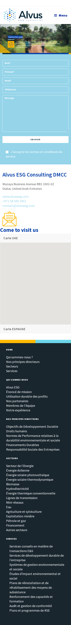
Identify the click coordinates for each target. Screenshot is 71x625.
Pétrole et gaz (16, 521)
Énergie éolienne (17, 470)
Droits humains (16, 431)
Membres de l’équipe (20, 405)
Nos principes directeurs (22, 362)
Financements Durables (22, 445)
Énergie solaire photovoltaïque (27, 475)
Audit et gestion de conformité (30, 606)
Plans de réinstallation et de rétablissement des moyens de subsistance (30, 587)
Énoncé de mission (19, 392)
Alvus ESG (12, 387)
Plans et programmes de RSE (29, 610)
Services (11, 371)
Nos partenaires (17, 401)
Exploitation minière (20, 516)
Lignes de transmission (21, 498)
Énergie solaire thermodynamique (29, 479)
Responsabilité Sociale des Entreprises (32, 449)
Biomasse (12, 484)
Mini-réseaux (14, 502)
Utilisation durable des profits (27, 396)
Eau (8, 507)
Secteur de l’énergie (20, 466)
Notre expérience (18, 410)
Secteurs (12, 366)
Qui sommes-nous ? (19, 357)
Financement (15, 525)
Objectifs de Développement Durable (32, 426)
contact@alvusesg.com (18, 206)
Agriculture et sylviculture (24, 511)
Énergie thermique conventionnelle (30, 493)
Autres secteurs (16, 530)
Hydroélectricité (17, 489)
